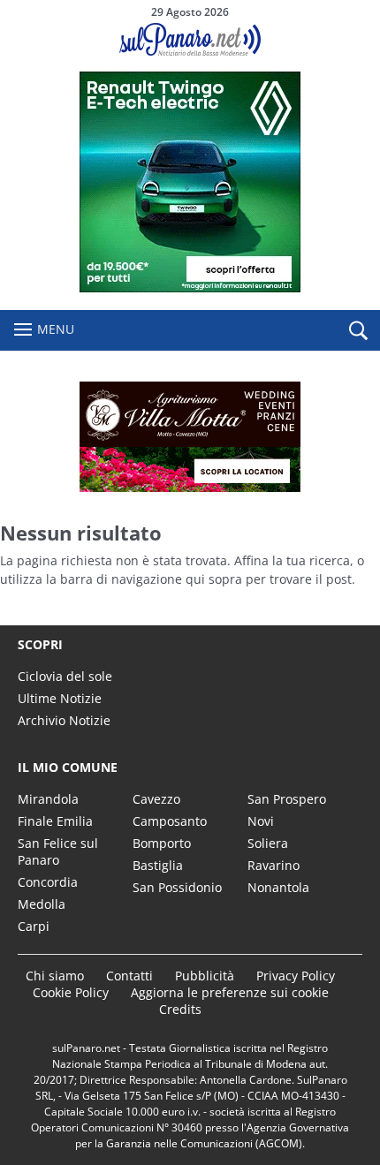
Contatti (129, 975)
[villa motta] (190, 437)
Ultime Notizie (60, 698)
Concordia (48, 882)
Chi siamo (55, 975)
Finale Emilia (55, 821)
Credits (180, 1009)
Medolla (41, 904)
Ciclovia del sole (65, 676)
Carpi (33, 926)
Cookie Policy (71, 992)
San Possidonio (177, 887)
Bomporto (162, 843)
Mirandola (48, 799)
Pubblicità (204, 975)
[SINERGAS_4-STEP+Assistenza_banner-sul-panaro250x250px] (190, 287)
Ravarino (273, 865)
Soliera (267, 843)
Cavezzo (156, 799)
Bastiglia (158, 865)
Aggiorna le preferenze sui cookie (230, 992)
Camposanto (170, 821)
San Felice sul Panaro (58, 851)
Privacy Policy (295, 975)
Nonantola (278, 887)
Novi (260, 821)
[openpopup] (358, 331)
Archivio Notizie (64, 720)
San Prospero (286, 799)
